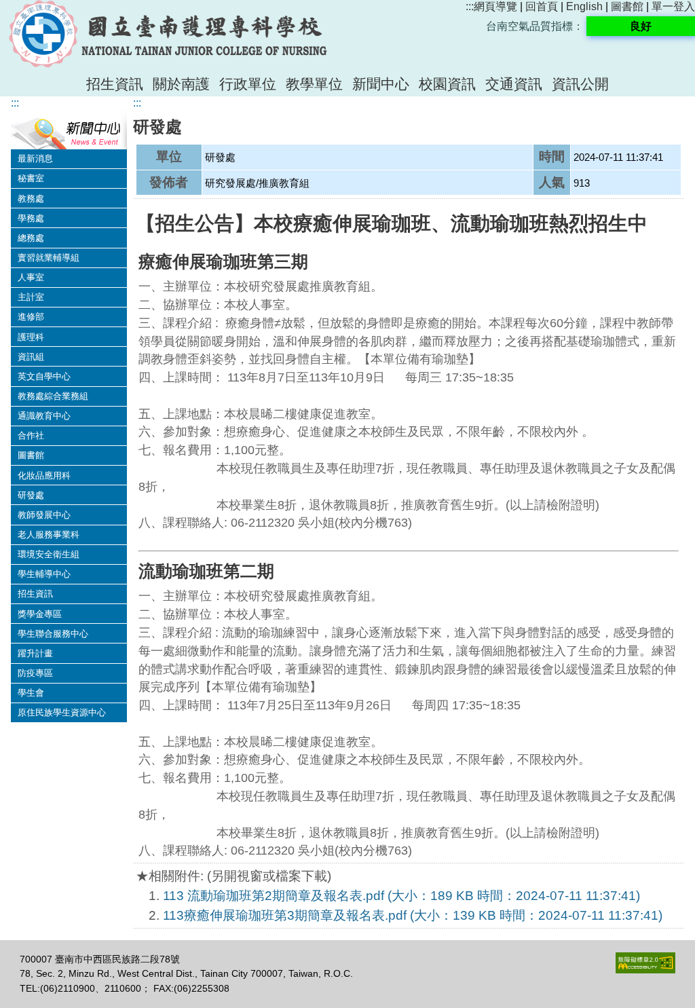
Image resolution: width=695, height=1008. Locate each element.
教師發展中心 (44, 515)
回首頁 (541, 6)
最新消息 (35, 158)
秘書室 (31, 178)
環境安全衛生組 (48, 554)
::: (470, 6)
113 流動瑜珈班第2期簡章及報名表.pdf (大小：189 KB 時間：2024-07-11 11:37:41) (401, 896)
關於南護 (181, 84)
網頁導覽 (495, 6)
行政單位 (247, 84)
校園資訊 (447, 84)
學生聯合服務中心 (53, 634)
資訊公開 (580, 84)
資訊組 (31, 357)
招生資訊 (114, 84)
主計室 (31, 297)
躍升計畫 (35, 653)
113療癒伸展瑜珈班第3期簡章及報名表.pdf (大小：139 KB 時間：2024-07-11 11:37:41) (412, 915)
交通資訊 (513, 84)
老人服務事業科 (48, 534)
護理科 (31, 337)
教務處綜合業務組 (53, 396)
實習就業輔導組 (48, 258)
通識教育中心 (44, 416)
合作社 (31, 435)
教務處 (31, 198)
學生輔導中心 (44, 574)
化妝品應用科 (44, 475)
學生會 (31, 693)
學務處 (31, 218)
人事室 (31, 277)
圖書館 (627, 6)
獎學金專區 (40, 614)
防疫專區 (35, 673)
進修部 (31, 317)
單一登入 (673, 6)
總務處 (31, 238)
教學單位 (314, 84)
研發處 (31, 495)
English (584, 6)
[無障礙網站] (645, 970)
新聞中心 (380, 84)
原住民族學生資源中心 (62, 712)
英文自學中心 (44, 376)
